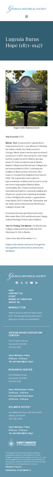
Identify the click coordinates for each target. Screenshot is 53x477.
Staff (12, 296)
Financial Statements (18, 470)
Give (11, 290)
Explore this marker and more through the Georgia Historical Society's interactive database (25, 247)
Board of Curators (20, 299)
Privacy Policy (14, 467)
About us (14, 302)
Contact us (16, 293)
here (34, 238)
